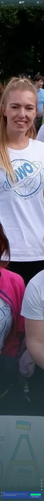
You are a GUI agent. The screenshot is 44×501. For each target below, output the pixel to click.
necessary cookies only (35, 496)
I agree (36, 494)
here (15, 495)
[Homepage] (22, 2)
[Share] (41, 490)
